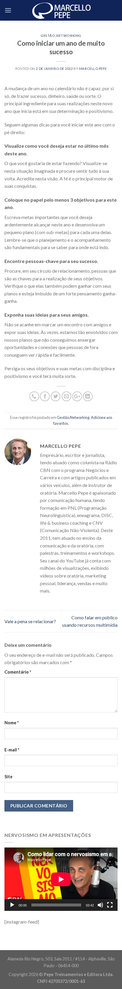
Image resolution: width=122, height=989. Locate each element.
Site (8, 776)
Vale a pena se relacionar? (30, 621)
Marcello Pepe (93, 68)
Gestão (48, 35)
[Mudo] (100, 905)
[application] (61, 879)
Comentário (17, 671)
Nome (11, 722)
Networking (68, 35)
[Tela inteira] (110, 905)
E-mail (11, 749)
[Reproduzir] (12, 905)
